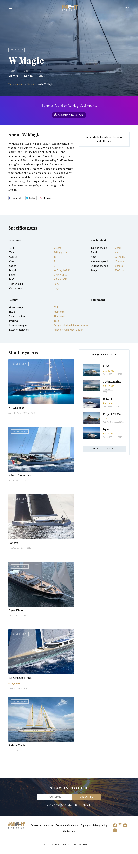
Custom (11, 750)
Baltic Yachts (13, 548)
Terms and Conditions (67, 825)
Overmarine (108, 389)
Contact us (69, 831)
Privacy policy (100, 825)
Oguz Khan (15, 610)
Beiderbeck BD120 (20, 678)
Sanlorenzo (107, 407)
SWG (106, 366)
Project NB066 (111, 414)
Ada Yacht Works (14, 413)
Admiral (11, 480)
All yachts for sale (104, 448)
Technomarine (112, 381)
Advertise (36, 825)
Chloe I (107, 399)
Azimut (106, 374)
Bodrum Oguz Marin (16, 615)
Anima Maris (16, 745)
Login (126, 7)
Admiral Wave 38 (19, 475)
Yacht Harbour (70, 8)
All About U (16, 408)
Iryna (106, 429)
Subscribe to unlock (70, 115)
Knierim (11, 688)
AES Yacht (107, 422)
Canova (13, 543)
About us (48, 825)
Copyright (86, 825)
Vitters (13, 76)
